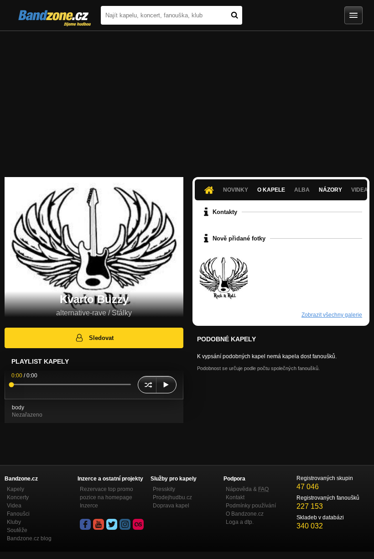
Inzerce (89, 505)
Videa (14, 505)
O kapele (271, 190)
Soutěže (17, 530)
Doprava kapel (171, 505)
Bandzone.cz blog (29, 538)
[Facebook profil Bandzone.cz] (85, 524)
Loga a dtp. (240, 522)
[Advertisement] (187, 99)
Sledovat (101, 337)
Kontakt (235, 497)
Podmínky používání (251, 505)
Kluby (14, 522)
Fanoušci (18, 514)
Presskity (164, 489)
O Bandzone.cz (245, 514)
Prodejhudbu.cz (172, 497)
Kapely (15, 489)
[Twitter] (111, 524)
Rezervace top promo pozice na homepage (106, 493)
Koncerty (18, 497)
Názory (330, 190)
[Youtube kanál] (98, 524)
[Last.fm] (138, 524)
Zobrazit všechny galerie (331, 315)
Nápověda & (247, 489)
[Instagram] (124, 524)
